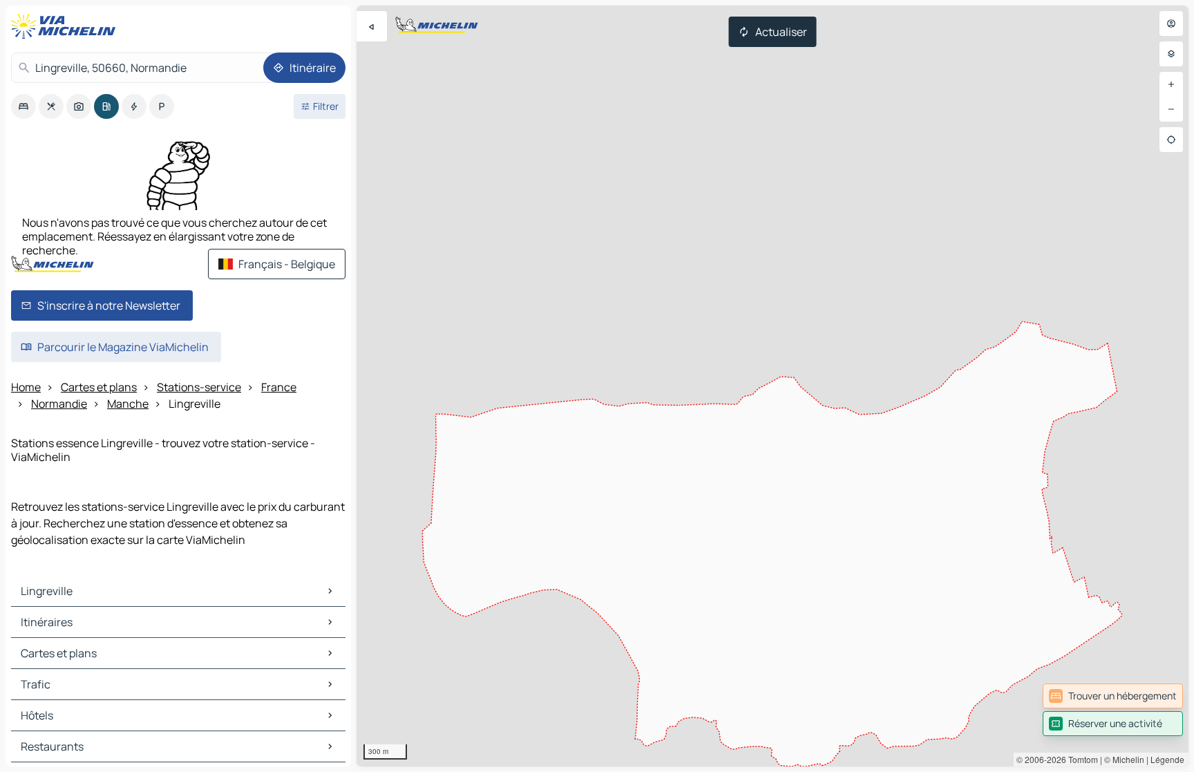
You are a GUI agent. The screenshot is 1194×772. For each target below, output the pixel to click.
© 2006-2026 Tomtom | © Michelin (1080, 759)
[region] (772, 386)
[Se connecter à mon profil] (1171, 23)
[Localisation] (1171, 139)
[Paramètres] (1171, 53)
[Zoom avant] (1171, 84)
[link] (1113, 696)
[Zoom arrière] (1171, 109)
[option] (23, 106)
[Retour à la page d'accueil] (66, 26)
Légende (1167, 759)
